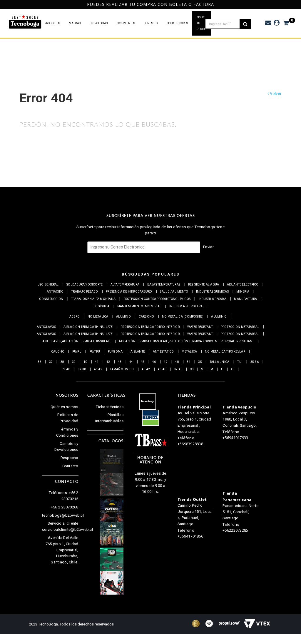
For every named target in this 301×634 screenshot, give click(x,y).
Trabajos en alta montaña (93, 299)
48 (177, 362)
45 (143, 362)
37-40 (178, 369)
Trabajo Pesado (84, 292)
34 (188, 362)
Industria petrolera (186, 306)
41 (97, 362)
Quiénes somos (64, 407)
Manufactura (245, 299)
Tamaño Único (122, 369)
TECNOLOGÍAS (98, 23)
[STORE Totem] (25, 22)
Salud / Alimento (174, 292)
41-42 (98, 369)
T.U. (240, 362)
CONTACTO (151, 23)
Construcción (51, 299)
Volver (275, 93)
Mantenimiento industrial (139, 306)
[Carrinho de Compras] (283, 23)
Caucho (58, 352)
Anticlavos (46, 327)
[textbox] (226, 24)
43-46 (162, 369)
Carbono (146, 317)
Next (296, 4)
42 (108, 362)
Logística (101, 306)
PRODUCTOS (52, 23)
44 (131, 362)
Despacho (69, 458)
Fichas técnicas (109, 407)
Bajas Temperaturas (163, 285)
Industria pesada (212, 299)
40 (85, 362)
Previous (3, 4)
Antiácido (55, 292)
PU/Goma (115, 352)
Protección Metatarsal (240, 327)
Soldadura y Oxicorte (84, 285)
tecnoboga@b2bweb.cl (63, 515)
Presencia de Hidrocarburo (129, 292)
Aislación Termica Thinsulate (88, 327)
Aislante (138, 352)
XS (192, 369)
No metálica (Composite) (182, 317)
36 (39, 362)
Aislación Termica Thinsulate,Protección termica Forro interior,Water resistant (186, 341)
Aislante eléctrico (243, 285)
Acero (74, 317)
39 (74, 362)
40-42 (146, 369)
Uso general (48, 285)
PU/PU (76, 352)
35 (200, 362)
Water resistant (200, 327)
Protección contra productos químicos (156, 299)
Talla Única (220, 362)
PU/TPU (94, 352)
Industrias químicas (212, 292)
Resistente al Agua (203, 285)
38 (62, 362)
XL (233, 369)
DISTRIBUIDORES (177, 23)
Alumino (123, 317)
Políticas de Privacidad (67, 418)
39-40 (66, 369)
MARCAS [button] (75, 23)
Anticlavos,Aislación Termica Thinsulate (76, 341)
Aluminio (219, 317)
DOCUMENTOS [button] (125, 23)
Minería (242, 292)
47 (166, 362)
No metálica (98, 317)
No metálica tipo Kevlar (225, 352)
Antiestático (163, 352)
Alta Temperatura (125, 285)
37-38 (82, 369)
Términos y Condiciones (67, 432)
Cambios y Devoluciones (66, 447)
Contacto (70, 466)
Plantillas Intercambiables (109, 418)
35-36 (254, 362)
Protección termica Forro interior (150, 327)
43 (120, 362)
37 (51, 362)
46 (154, 362)
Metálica (189, 352)
